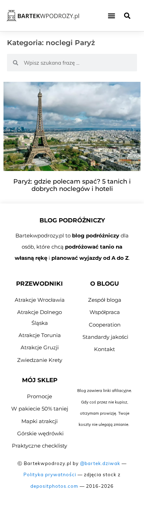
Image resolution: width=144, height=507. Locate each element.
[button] (111, 15)
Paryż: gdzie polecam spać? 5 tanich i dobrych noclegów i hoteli (72, 185)
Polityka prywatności (49, 474)
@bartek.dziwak (100, 463)
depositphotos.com (54, 486)
